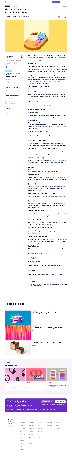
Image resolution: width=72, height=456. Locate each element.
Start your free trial (56, 1)
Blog (30, 438)
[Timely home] (8, 2)
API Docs (30, 443)
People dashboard (22, 434)
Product (27, 1)
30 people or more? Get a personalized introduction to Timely (53, 404)
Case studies (31, 431)
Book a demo (64, 1)
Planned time (22, 443)
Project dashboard (23, 447)
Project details (22, 438)
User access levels (22, 428)
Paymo (39, 425)
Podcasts (30, 440)
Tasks (21, 441)
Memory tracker (22, 422)
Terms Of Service (49, 425)
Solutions (31, 1)
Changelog (30, 441)
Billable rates (22, 449)
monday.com (40, 428)
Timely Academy (31, 422)
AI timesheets (22, 440)
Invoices (21, 435)
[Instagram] (13, 426)
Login (49, 1)
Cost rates (21, 437)
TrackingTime (40, 422)
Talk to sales (45, 1)
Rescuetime (40, 431)
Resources (36, 1)
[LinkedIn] (9, 426)
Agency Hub (31, 425)
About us (57, 425)
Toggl (39, 434)
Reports (21, 431)
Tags (21, 446)
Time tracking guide (32, 435)
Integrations (31, 434)
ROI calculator (31, 437)
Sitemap (30, 444)
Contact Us (58, 428)
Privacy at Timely (49, 422)
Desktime (39, 438)
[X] (11, 426)
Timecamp (39, 435)
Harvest (39, 437)
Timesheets (22, 425)
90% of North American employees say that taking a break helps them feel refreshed (47, 81)
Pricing (41, 1)
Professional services (32, 428)
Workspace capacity (23, 444)
